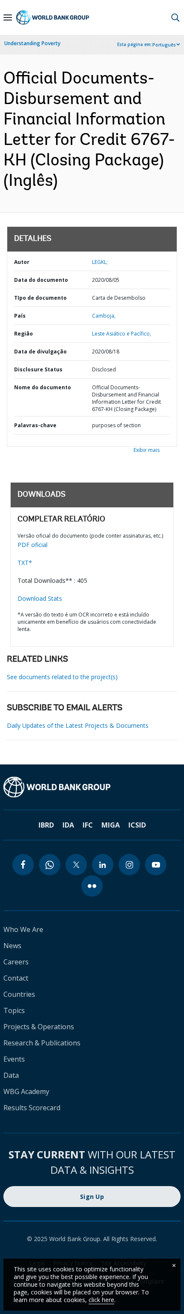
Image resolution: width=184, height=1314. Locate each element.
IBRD (46, 825)
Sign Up (92, 1196)
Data (11, 1075)
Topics (14, 1010)
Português (164, 45)
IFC (88, 825)
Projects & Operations (38, 1026)
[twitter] (76, 864)
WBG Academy (26, 1091)
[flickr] (92, 886)
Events (14, 1059)
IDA (68, 825)
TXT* (25, 563)
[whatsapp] (49, 864)
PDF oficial (32, 545)
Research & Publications (41, 1043)
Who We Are (23, 929)
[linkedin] (102, 864)
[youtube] (155, 864)
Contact (15, 978)
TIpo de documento (40, 297)
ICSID (137, 825)
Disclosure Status (38, 369)
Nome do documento (42, 387)
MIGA (110, 825)
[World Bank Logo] (52, 17)
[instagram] (129, 864)
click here (101, 1300)
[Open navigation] (7, 17)
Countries (19, 994)
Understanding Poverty (32, 43)
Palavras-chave (35, 425)
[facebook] (23, 864)
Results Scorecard (31, 1107)
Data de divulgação (40, 351)
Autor (22, 262)
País (20, 315)
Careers (16, 962)
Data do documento (41, 280)
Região (23, 333)
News (12, 945)
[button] (175, 17)
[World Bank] (92, 787)
